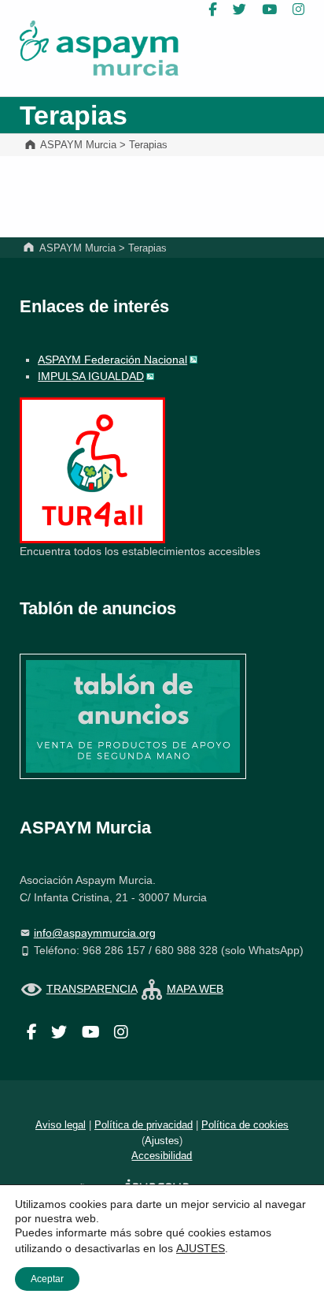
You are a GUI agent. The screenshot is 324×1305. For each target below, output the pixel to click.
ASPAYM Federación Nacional (112, 359)
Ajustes (162, 1141)
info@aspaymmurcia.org (95, 933)
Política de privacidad (143, 1125)
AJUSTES (200, 1248)
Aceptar (47, 1278)
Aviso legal (60, 1125)
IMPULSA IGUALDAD (91, 376)
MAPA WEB (195, 988)
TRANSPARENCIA (91, 988)
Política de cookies (245, 1125)
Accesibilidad (161, 1155)
